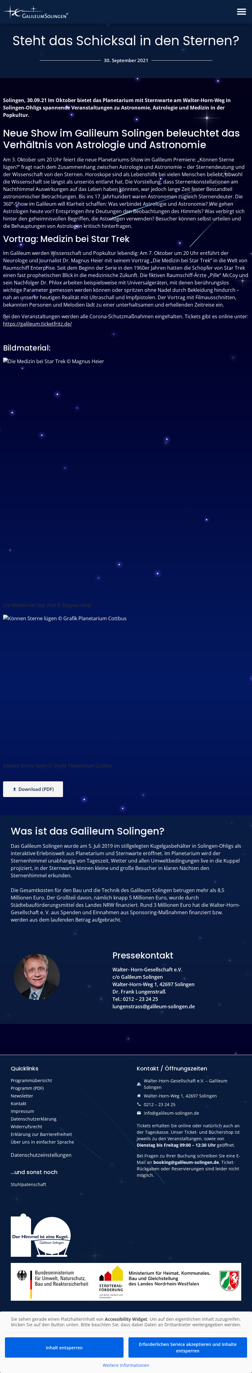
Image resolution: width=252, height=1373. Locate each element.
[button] (241, 11)
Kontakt (18, 1103)
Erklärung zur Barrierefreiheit (41, 1134)
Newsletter (22, 1096)
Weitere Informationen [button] (126, 1365)
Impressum (22, 1111)
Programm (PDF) (27, 1088)
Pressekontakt (142, 956)
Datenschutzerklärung (34, 1119)
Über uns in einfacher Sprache (42, 1142)
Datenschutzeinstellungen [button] (41, 1155)
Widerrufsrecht (26, 1126)
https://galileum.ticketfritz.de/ (37, 323)
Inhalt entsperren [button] (64, 1348)
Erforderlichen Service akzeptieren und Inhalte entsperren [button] (188, 1347)
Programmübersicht (31, 1080)
